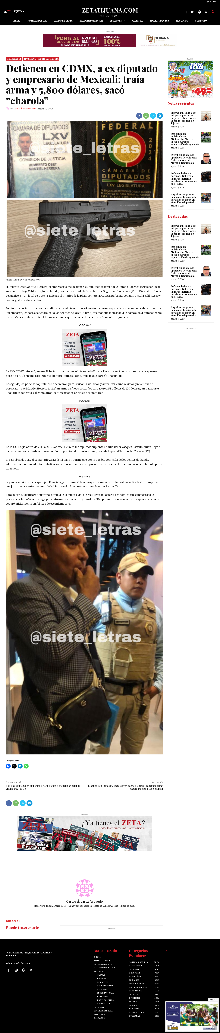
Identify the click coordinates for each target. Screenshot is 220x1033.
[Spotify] (199, 12)
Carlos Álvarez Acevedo (25, 108)
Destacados (14, 59)
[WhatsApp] (146, 116)
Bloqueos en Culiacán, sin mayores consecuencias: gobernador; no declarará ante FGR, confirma (125, 787)
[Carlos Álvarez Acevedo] (8, 108)
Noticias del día (48, 59)
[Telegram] (160, 116)
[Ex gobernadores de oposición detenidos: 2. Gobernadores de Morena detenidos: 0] (206, 158)
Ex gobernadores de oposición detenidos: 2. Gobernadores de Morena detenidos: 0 (184, 158)
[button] (212, 11)
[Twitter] (205, 12)
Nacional (30, 59)
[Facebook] (186, 12)
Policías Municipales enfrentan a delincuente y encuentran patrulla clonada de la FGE (43, 787)
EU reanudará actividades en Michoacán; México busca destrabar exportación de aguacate (185, 139)
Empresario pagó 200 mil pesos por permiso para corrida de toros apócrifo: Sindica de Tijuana (183, 118)
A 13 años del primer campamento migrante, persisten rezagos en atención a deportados (184, 198)
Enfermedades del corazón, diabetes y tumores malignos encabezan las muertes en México (184, 178)
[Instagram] (192, 12)
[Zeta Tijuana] (110, 10)
